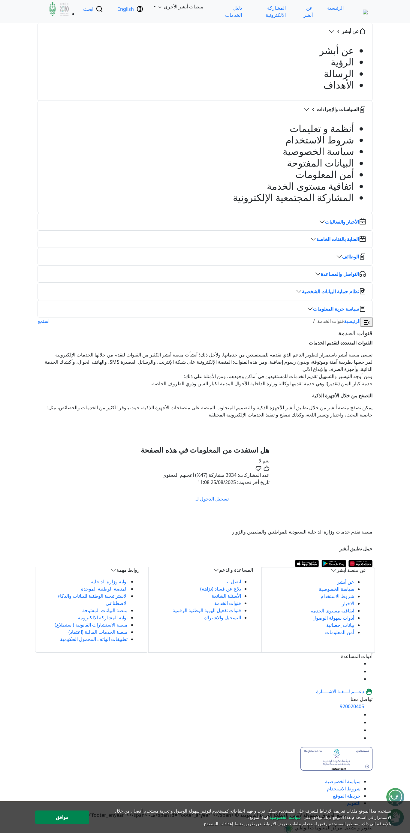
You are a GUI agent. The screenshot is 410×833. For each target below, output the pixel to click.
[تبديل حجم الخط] (356, 671)
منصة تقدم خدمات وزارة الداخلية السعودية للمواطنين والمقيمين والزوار (302, 531)
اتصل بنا (233, 581)
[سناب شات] (356, 738)
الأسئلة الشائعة (226, 596)
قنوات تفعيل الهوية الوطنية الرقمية (207, 610)
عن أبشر (345, 582)
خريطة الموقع (346, 795)
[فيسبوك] (356, 730)
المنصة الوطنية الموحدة (104, 588)
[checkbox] (266, 464)
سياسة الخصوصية (336, 589)
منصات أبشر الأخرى (184, 6)
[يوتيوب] (356, 714)
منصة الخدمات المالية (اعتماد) (98, 632)
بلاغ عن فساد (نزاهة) (220, 588)
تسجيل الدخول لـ (212, 498)
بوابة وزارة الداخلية (109, 581)
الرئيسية (335, 8)
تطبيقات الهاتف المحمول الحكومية (94, 639)
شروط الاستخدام (337, 596)
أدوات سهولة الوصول (333, 618)
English (125, 9)
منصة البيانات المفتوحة (105, 610)
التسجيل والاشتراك (222, 617)
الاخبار (348, 603)
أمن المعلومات (339, 632)
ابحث (88, 9)
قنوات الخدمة (227, 603)
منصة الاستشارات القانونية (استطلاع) (91, 624)
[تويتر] (356, 722)
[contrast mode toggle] (356, 663)
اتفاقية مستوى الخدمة (332, 610)
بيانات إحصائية (340, 625)
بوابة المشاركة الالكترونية (103, 617)
